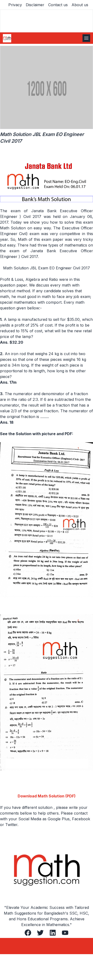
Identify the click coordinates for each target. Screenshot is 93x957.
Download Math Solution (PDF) (47, 796)
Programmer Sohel (49, 946)
